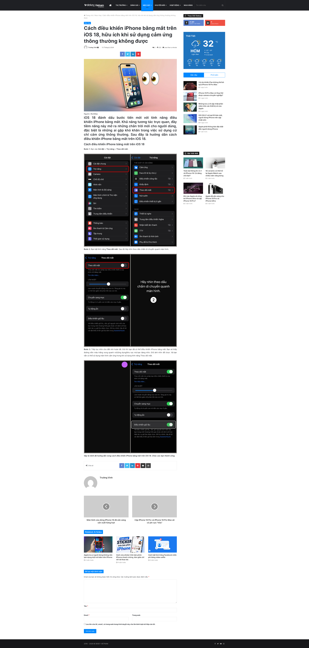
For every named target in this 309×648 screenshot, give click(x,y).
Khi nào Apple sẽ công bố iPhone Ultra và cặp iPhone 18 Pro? (192, 198)
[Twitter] (127, 54)
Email (86, 615)
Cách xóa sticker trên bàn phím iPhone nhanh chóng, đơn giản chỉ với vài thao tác (130, 557)
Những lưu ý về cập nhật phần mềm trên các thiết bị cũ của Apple (211, 106)
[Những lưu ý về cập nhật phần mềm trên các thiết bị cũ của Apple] (190, 107)
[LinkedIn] (133, 54)
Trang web (136, 615)
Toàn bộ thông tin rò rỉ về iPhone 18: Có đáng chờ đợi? (192, 173)
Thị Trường (121, 5)
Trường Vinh (92, 47)
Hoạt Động (174, 5)
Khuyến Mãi (160, 5)
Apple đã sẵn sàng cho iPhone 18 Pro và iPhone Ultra (215, 198)
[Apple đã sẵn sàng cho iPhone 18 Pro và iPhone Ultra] (215, 188)
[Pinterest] (138, 54)
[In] (148, 465)
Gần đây (193, 75)
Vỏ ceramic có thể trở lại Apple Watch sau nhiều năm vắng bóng (214, 173)
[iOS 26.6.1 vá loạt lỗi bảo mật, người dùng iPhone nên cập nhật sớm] (190, 118)
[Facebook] (122, 54)
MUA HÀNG (188, 5)
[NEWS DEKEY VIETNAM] (94, 5)
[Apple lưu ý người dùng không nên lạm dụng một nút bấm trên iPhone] (98, 544)
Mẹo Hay (146, 5)
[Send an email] (98, 47)
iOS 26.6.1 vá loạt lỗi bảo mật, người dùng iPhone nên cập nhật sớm (210, 117)
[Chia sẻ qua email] (143, 465)
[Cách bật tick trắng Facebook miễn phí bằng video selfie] (162, 544)
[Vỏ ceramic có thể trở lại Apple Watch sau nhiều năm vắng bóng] (215, 162)
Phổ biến (214, 75)
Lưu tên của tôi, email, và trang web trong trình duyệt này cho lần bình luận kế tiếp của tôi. (120, 624)
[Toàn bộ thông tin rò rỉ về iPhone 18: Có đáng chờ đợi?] (193, 162)
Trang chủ (89, 15)
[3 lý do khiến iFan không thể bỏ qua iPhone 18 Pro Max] (190, 85)
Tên (86, 606)
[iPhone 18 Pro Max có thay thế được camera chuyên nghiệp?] (190, 96)
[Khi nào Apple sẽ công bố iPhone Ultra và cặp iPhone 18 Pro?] (193, 188)
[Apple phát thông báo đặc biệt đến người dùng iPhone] (190, 129)
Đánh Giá (134, 5)
